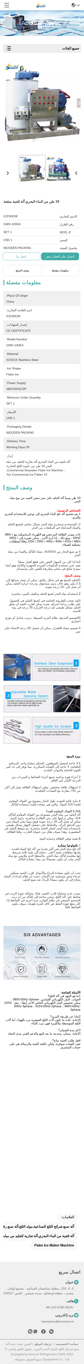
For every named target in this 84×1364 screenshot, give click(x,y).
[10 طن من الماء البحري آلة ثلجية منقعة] (43, 107)
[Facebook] (43, 1332)
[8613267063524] (35, 1332)
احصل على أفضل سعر (60, 256)
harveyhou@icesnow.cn (57, 1321)
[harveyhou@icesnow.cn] (30, 1332)
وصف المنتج (22, 270)
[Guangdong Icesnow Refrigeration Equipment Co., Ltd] (40, 5)
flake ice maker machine (54, 1245)
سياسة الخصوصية (67, 1344)
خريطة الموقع (43, 1344)
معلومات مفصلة (60, 270)
